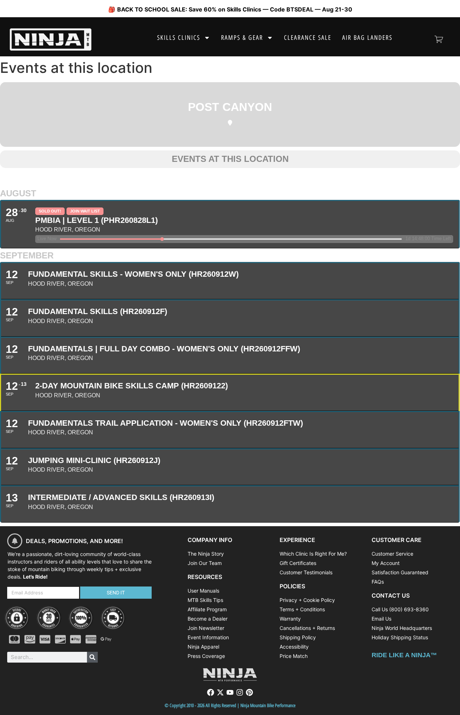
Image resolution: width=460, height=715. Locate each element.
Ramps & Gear (242, 38)
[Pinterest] (249, 692)
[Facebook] (210, 692)
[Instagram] (239, 692)
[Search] (92, 657)
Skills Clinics (178, 38)
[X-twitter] (220, 692)
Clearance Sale (307, 38)
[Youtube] (230, 692)
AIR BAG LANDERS (367, 38)
